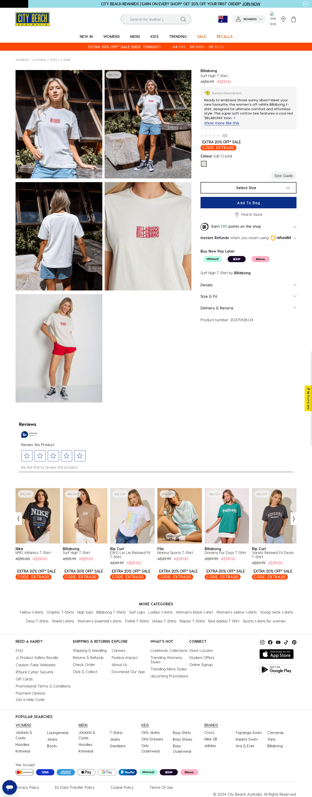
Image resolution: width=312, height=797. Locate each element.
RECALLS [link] (225, 36)
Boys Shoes (182, 739)
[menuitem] (86, 37)
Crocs (209, 732)
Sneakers (118, 746)
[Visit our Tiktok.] (286, 642)
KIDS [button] (155, 36)
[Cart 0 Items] (293, 19)
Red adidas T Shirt (223, 621)
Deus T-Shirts (37, 621)
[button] (249, 19)
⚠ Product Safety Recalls (37, 657)
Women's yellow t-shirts (236, 612)
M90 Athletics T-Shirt (33, 553)
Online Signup (201, 664)
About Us (119, 664)
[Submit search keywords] (183, 19)
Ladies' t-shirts (160, 612)
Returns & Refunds (88, 657)
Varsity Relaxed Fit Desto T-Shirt (273, 555)
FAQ (19, 650)
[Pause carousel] (305, 4)
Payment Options (30, 693)
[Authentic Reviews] (30, 434)
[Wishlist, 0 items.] (273, 19)
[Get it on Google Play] (276, 669)
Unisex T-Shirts (164, 621)
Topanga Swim (249, 732)
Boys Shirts (182, 732)
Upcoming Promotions (169, 676)
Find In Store (251, 214)
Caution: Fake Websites (36, 665)
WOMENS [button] (111, 36)
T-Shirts (116, 732)
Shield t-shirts (63, 621)
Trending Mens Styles (169, 669)
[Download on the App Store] (276, 654)
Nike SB (210, 739)
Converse (275, 732)
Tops (53, 59)
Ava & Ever (245, 746)
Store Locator (201, 650)
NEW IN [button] (86, 36)
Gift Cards (24, 679)
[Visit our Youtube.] (278, 642)
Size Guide (284, 175)
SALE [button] (201, 36)
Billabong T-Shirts (111, 612)
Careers (118, 650)
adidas (210, 745)
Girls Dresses (152, 739)
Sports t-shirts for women (264, 621)
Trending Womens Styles (167, 659)
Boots (52, 746)
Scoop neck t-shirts (276, 612)
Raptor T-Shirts (192, 621)
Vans (271, 739)
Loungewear (58, 732)
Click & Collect (85, 671)
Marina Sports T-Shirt (175, 553)
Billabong (275, 746)
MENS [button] (135, 36)
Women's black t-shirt (194, 612)
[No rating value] (211, 135)
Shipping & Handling (90, 650)
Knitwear (23, 751)
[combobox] (156, 19)
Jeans (52, 739)
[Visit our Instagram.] (262, 642)
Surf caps (137, 612)
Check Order (84, 664)
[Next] (294, 518)
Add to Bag (248, 203)
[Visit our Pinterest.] (293, 642)
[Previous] (18, 518)
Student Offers (201, 657)
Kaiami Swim (247, 739)
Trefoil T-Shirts (137, 621)
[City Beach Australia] (33, 18)
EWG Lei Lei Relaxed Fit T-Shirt (130, 555)
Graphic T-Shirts (60, 612)
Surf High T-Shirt (76, 553)
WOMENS (22, 59)
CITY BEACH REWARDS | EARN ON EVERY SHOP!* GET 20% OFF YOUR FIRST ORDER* (152, 4)
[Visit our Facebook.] (270, 642)
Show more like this (221, 123)
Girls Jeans (150, 732)
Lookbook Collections (169, 650)
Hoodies (22, 744)
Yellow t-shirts (31, 612)
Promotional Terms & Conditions (43, 686)
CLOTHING (39, 59)
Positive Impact (124, 657)
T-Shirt (66, 59)
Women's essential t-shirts (99, 621)
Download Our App (128, 671)
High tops (85, 612)
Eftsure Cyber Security (35, 672)
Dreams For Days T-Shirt (225, 553)
